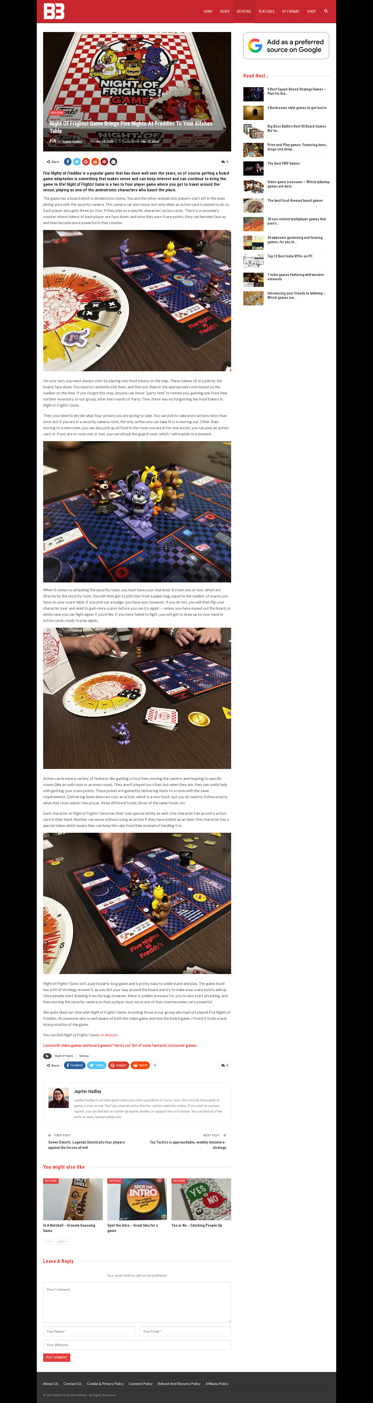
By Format (291, 11)
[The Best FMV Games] (253, 168)
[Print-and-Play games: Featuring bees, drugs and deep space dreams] (253, 150)
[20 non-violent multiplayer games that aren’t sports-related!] (253, 224)
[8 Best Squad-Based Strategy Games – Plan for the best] (253, 94)
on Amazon (109, 1034)
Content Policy (140, 1383)
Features (267, 11)
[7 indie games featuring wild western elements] (253, 280)
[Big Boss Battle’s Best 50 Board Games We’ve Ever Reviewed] (253, 131)
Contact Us (72, 1383)
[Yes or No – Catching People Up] (201, 1199)
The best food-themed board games (295, 200)
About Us (50, 1383)
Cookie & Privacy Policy (105, 1383)
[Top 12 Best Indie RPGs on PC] (253, 261)
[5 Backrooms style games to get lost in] (253, 113)
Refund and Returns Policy (179, 1383)
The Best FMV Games (283, 163)
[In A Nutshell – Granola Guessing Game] (73, 1199)
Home (208, 11)
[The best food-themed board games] (253, 205)
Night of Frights (64, 1056)
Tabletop (84, 1056)
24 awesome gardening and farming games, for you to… (295, 240)
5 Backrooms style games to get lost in (297, 108)
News (224, 11)
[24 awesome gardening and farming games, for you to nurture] (253, 243)
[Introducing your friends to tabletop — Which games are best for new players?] (253, 298)
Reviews (244, 11)
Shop (311, 11)
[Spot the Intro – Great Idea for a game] (137, 1199)
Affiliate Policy (217, 1383)
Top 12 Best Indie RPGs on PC (289, 256)
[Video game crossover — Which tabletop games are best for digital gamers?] (253, 187)
